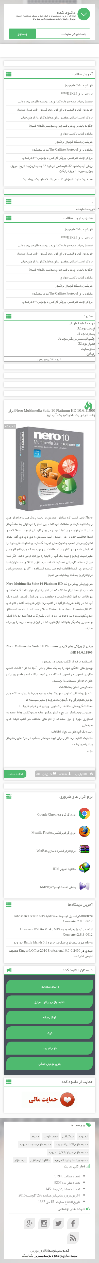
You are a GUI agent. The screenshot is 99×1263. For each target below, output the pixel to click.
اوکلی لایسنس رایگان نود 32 (76, 338)
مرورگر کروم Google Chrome (56, 814)
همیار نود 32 (86, 343)
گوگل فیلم (49, 1017)
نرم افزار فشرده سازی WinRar (56, 850)
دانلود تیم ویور (49, 986)
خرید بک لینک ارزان (82, 323)
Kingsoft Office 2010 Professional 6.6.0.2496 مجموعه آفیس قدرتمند (50, 953)
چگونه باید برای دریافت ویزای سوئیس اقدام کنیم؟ (61, 125)
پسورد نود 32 (86, 333)
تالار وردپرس (39, 1250)
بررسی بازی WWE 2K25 (77, 93)
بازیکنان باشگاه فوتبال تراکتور (74, 141)
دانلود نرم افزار (40, 1160)
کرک (50, 1033)
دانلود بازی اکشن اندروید (72, 1144)
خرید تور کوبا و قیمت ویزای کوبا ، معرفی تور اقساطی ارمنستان (54, 109)
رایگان (91, 353)
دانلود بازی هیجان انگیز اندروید (68, 1152)
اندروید (83, 1136)
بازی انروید (50, 1048)
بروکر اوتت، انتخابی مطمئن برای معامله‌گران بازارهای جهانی (56, 117)
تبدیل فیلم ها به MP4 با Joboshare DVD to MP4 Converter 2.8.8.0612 (53, 919)
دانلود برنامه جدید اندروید (71, 1160)
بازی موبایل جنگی (50, 1063)
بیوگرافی (68, 1136)
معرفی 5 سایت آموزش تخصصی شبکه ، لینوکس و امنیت (57, 179)
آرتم (90, 929)
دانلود (35, 1136)
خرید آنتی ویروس (49, 359)
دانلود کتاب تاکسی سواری (76, 133)
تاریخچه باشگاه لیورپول (78, 85)
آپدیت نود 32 (86, 328)
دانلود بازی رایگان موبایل (49, 1002)
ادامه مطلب (15, 773)
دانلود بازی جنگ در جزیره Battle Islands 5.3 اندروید (46, 942)
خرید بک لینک (85, 208)
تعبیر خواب (51, 1136)
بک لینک (27, 1255)
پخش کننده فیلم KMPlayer (58, 887)
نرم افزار (19, 1160)
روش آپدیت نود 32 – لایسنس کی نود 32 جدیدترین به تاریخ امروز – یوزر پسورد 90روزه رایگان (51, 169)
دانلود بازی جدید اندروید (35, 1144)
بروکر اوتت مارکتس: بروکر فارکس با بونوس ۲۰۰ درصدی (57, 157)
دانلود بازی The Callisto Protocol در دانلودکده (62, 149)
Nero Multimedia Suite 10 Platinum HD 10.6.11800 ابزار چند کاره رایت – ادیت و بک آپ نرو (51, 413)
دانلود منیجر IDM (64, 869)
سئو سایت (88, 348)
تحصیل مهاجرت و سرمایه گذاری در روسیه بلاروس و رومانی (55, 101)
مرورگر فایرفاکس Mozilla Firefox (53, 832)
